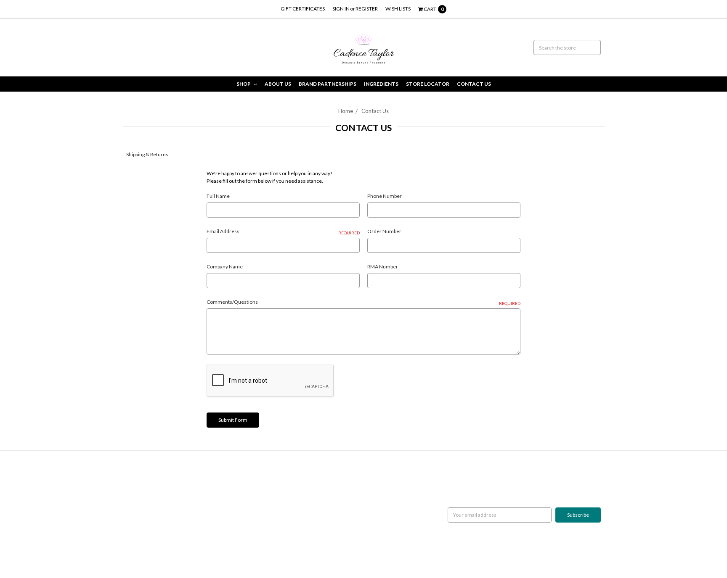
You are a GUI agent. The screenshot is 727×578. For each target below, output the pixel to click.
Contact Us (474, 84)
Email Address (283, 231)
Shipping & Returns (147, 154)
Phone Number (384, 196)
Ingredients (381, 84)
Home (345, 111)
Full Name (218, 196)
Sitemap (135, 518)
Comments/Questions (363, 302)
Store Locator (427, 84)
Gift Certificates (303, 8)
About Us (278, 84)
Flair (223, 551)
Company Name (225, 266)
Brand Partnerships (327, 84)
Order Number (384, 231)
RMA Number (382, 266)
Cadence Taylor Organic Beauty (322, 481)
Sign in (341, 8)
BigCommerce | (171, 551)
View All (296, 503)
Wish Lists (398, 8)
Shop (244, 84)
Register (367, 8)
